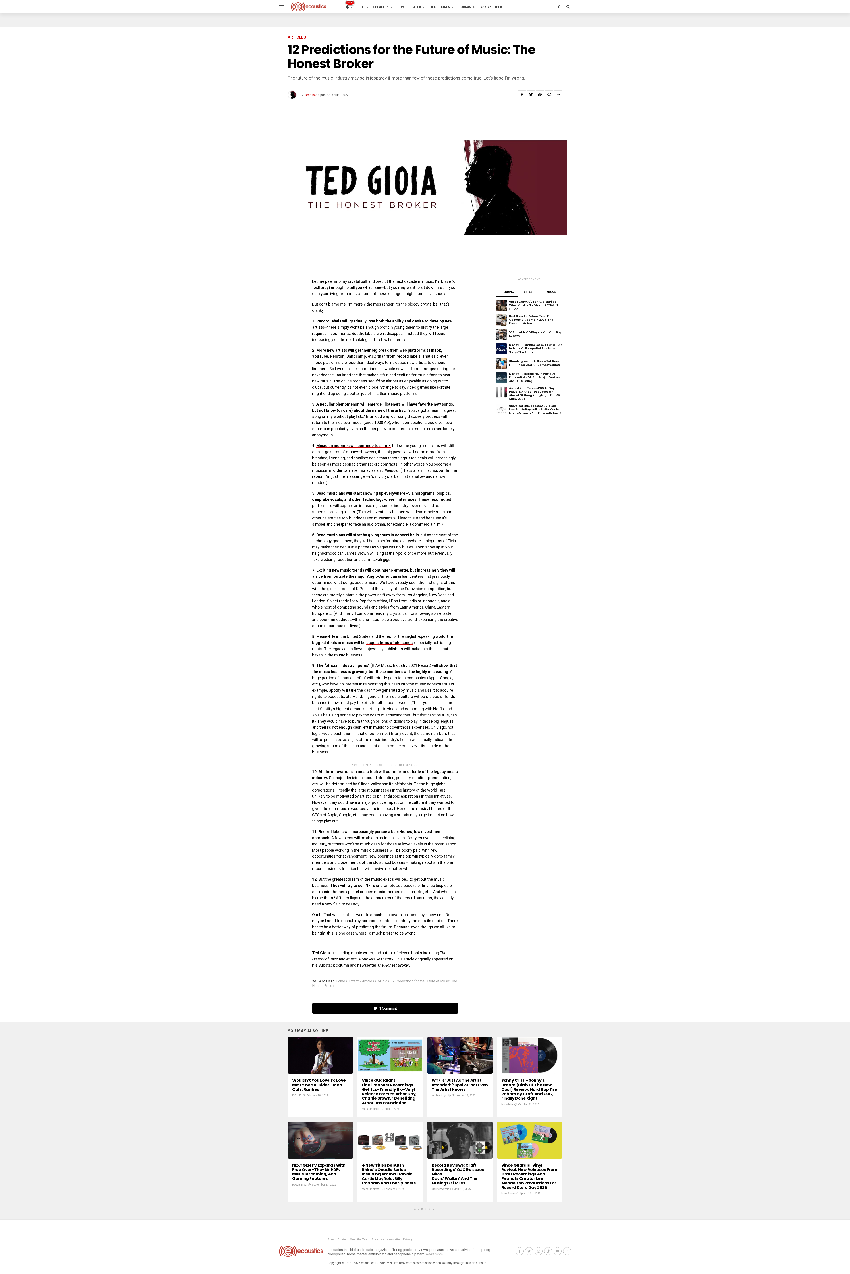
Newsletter (393, 1239)
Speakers (381, 7)
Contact (343, 1239)
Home (340, 981)
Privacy (407, 1239)
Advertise (377, 1239)
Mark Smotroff (370, 1108)
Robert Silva (299, 1184)
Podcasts (467, 7)
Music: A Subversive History (369, 959)
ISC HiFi (296, 1095)
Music (382, 981)
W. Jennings (439, 1095)
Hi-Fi (361, 7)
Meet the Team (359, 1239)
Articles (368, 981)
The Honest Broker (393, 965)
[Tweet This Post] (531, 94)
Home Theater (409, 7)
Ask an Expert (492, 7)
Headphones (440, 7)
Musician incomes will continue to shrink (353, 445)
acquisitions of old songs (389, 642)
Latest (354, 981)
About (331, 1239)
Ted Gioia (310, 95)
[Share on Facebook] (522, 94)
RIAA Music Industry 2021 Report (401, 665)
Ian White (507, 1104)
